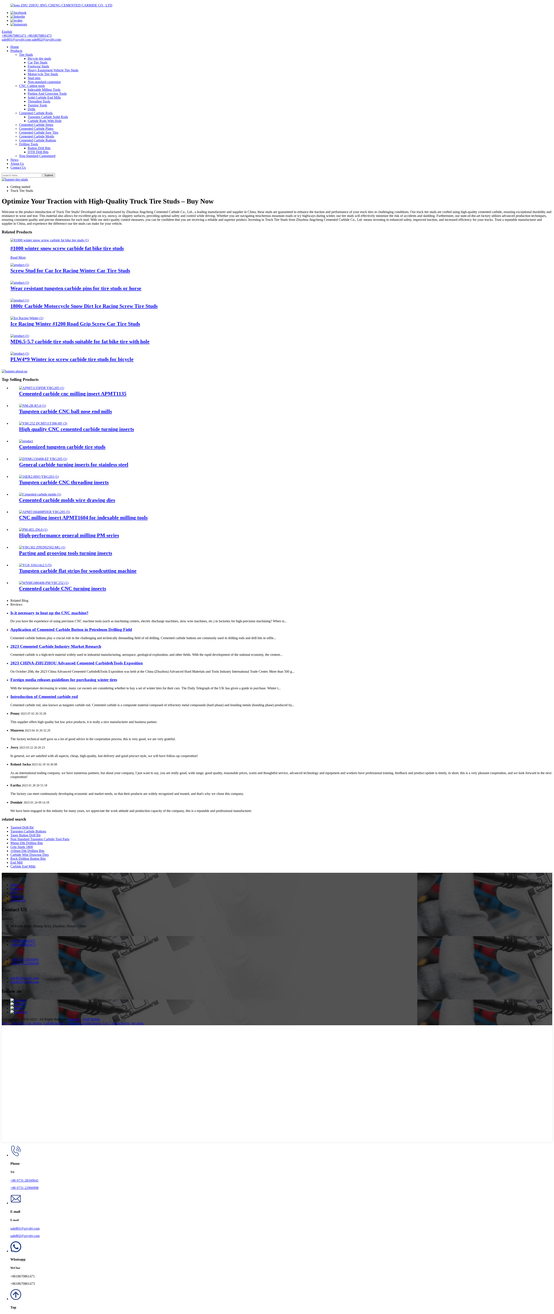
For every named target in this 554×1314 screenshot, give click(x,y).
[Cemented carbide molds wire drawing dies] (40, 494)
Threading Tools (39, 101)
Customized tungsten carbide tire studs (62, 447)
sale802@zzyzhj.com (25, 1236)
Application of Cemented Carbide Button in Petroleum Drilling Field (71, 629)
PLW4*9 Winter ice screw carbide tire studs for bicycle (72, 359)
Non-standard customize (44, 82)
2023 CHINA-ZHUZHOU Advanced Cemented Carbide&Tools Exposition (76, 663)
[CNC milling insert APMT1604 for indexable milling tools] (44, 512)
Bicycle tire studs (39, 58)
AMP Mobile (91, 1019)
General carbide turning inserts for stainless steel (73, 464)
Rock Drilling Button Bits (28, 858)
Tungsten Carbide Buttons (28, 831)
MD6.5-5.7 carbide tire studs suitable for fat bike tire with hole (80, 341)
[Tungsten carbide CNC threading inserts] (39, 476)
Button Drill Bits (39, 148)
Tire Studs (26, 54)
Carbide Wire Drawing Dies (29, 855)
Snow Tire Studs (13, 1023)
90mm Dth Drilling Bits (26, 843)
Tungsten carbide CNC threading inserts (64, 482)
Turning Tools (37, 105)
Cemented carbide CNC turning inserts (62, 588)
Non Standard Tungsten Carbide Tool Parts (39, 839)
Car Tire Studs (37, 62)
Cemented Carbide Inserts (83, 1023)
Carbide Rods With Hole (44, 121)
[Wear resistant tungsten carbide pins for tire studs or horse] (19, 282)
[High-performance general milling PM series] (33, 529)
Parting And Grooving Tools (47, 93)
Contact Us (18, 167)
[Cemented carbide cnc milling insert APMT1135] (41, 388)
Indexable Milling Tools (44, 89)
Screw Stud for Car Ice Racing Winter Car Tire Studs (70, 270)
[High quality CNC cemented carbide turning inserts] (43, 423)
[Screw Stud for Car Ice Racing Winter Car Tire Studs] (19, 265)
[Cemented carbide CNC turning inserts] (43, 583)
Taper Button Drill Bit (25, 835)
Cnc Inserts (34, 1023)
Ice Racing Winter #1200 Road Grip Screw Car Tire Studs (75, 324)
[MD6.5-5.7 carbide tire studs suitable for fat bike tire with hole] (19, 336)
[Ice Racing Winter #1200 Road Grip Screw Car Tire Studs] (26, 318)
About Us (17, 163)
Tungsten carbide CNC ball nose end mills (65, 411)
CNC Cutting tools (32, 86)
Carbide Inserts (53, 1023)
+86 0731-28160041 (24, 1180)
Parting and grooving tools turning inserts (65, 553)
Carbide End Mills (22, 866)
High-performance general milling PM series (69, 535)
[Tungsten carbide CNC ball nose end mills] (32, 406)
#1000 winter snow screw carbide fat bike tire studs (67, 248)
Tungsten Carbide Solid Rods (48, 117)
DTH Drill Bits (38, 152)
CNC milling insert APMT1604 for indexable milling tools (83, 517)
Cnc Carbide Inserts (116, 1023)
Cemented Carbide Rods (36, 113)
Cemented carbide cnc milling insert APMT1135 (72, 393)
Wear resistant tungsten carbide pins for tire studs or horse (75, 288)
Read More (18, 257)
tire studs (137, 1023)
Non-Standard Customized (37, 156)
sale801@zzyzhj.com (25, 1228)
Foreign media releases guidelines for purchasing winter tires (63, 679)
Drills (31, 109)
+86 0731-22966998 (24, 1188)
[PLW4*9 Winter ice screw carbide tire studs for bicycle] (19, 353)
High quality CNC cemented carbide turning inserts (76, 429)
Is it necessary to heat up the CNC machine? (49, 613)
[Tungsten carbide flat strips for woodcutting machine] (35, 565)
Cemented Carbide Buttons (37, 140)
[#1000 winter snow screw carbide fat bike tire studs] (49, 240)
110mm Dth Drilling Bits (27, 851)
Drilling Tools (28, 144)
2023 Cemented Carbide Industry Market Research (55, 646)
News (14, 160)
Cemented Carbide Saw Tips (38, 132)
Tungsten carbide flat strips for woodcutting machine (78, 571)
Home (14, 47)
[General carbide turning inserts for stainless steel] (43, 459)
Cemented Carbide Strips (36, 125)
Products (16, 51)
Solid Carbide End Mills (44, 97)
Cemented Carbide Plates (36, 128)
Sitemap (74, 1019)
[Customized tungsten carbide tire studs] (26, 441)
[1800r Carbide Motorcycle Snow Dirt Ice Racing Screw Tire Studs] (19, 300)
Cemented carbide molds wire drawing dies (67, 500)
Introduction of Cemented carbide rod (44, 696)
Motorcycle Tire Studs (43, 74)
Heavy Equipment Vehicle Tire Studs (53, 70)
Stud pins (34, 78)
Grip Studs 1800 (21, 847)
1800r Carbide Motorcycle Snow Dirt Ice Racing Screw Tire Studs (84, 306)
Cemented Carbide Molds (36, 136)
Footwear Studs (38, 66)
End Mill (16, 862)
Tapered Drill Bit (22, 827)
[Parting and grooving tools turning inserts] (42, 547)
